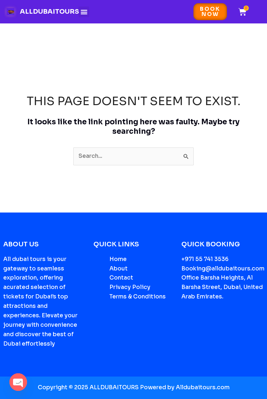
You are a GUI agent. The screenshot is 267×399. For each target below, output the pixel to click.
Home (118, 259)
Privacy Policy (129, 287)
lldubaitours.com (205, 387)
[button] (83, 12)
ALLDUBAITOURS (49, 11)
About (118, 268)
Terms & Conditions (137, 296)
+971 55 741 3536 (205, 259)
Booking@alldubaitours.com (222, 268)
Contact (121, 277)
